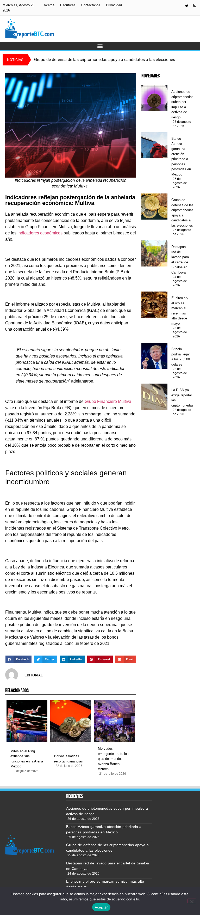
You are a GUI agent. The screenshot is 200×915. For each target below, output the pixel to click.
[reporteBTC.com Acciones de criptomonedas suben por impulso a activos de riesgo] (154, 98)
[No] (191, 901)
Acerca (49, 5)
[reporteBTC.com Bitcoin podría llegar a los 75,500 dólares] (154, 356)
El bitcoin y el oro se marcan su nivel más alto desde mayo (179, 310)
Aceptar (101, 907)
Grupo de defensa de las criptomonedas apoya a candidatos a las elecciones (182, 212)
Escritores (68, 5)
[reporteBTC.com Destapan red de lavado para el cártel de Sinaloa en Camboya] (154, 253)
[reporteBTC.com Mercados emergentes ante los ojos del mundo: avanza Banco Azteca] (114, 721)
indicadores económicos (40, 233)
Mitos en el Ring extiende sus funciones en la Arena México (26, 758)
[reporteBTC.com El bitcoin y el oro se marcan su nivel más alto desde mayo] (154, 305)
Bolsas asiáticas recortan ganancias (68, 758)
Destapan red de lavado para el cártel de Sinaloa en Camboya (180, 259)
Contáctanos (90, 5)
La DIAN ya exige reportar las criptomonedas (182, 397)
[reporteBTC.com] (194, 6)
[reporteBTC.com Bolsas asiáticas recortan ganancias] (70, 721)
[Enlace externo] (187, 6)
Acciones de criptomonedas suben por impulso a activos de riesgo (182, 104)
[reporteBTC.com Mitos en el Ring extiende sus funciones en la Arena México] (27, 721)
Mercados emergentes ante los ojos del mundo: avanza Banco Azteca (113, 759)
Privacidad (114, 5)
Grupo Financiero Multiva (108, 401)
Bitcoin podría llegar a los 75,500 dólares (180, 356)
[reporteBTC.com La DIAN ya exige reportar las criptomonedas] (154, 397)
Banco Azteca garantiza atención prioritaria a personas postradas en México (181, 156)
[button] (100, 46)
